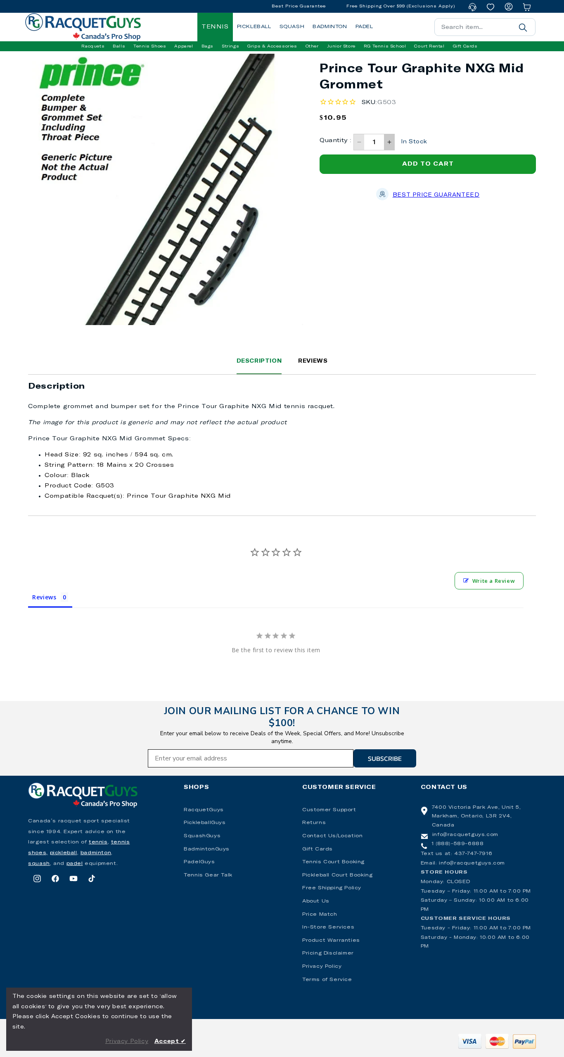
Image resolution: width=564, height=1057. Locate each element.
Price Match (319, 914)
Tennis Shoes (149, 46)
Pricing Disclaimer (328, 953)
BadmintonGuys (207, 849)
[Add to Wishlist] (260, 72)
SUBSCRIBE (385, 758)
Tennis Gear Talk (208, 875)
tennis (98, 842)
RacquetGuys (204, 810)
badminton (96, 852)
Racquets (92, 46)
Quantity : (335, 140)
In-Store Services (328, 927)
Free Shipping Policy (331, 888)
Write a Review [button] (493, 580)
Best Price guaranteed (436, 195)
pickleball (63, 852)
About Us (315, 901)
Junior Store (341, 46)
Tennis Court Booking (333, 862)
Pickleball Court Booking (337, 875)
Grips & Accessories (272, 46)
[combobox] (485, 27)
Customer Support (329, 810)
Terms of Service (327, 979)
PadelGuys (199, 862)
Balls (119, 46)
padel (74, 863)
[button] (93, 46)
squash (39, 863)
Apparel (183, 46)
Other (312, 46)
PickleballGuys (204, 822)
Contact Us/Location (332, 836)
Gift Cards (317, 849)
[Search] (523, 27)
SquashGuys (202, 836)
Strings (230, 46)
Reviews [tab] (44, 597)
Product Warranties (331, 940)
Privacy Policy (321, 966)
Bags (207, 46)
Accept (170, 1041)
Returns (314, 822)
